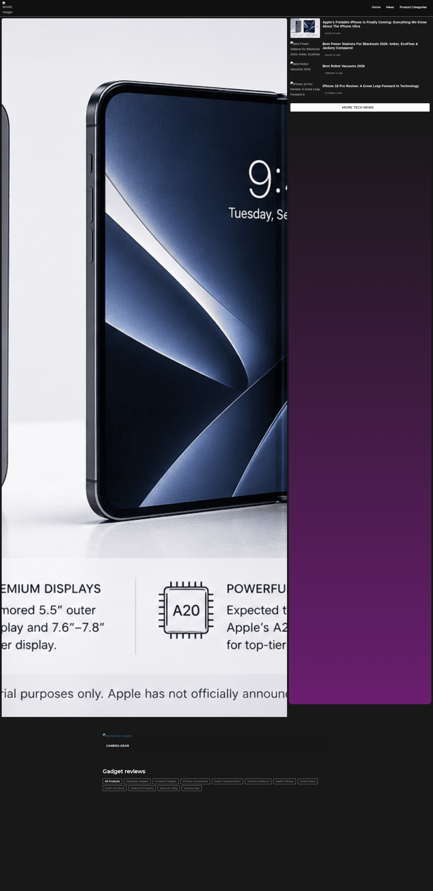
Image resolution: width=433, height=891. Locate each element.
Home (376, 7)
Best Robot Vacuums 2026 (344, 66)
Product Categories (413, 7)
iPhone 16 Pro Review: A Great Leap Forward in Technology (371, 86)
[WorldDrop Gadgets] (7, 8)
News (390, 7)
